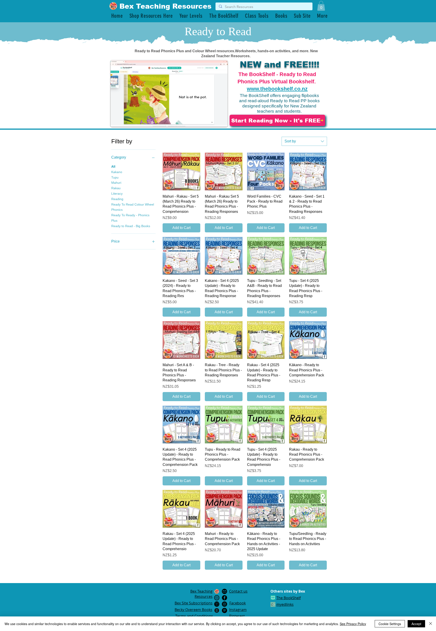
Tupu (115, 177)
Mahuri (116, 182)
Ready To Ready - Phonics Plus (130, 217)
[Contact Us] (224, 591)
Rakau (116, 188)
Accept (416, 623)
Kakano (116, 172)
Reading (117, 199)
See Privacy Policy (353, 623)
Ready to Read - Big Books (130, 226)
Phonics (117, 209)
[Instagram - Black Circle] (224, 604)
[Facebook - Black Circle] (224, 597)
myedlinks (285, 604)
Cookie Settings (390, 623)
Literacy (117, 193)
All (113, 166)
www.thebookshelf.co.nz (277, 89)
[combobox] (304, 141)
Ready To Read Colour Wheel (132, 204)
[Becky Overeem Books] (216, 604)
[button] (321, 6)
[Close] (430, 623)
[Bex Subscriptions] (216, 597)
